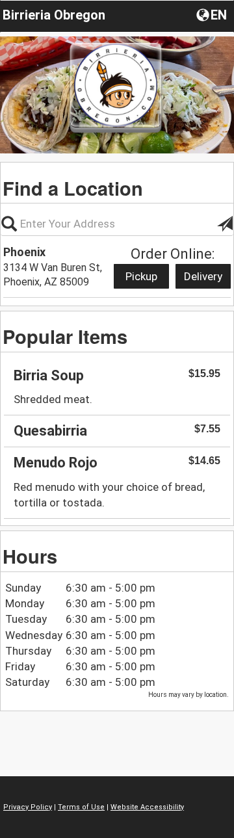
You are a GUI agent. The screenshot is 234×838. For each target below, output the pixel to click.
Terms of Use (81, 807)
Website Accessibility (147, 807)
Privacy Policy (27, 807)
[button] (212, 14)
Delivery (203, 276)
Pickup (141, 276)
